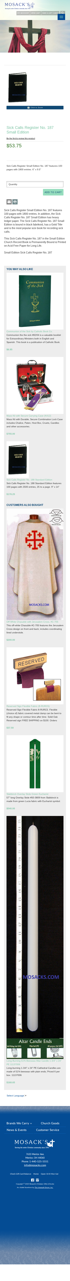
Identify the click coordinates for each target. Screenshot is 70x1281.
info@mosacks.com (35, 1165)
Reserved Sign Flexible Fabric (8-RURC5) (28, 706)
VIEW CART (35, 13)
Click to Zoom (37, 107)
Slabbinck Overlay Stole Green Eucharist (27, 794)
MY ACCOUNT (23, 13)
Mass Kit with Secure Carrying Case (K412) (29, 415)
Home (36, 1174)
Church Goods (50, 1123)
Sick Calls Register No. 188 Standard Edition (29, 479)
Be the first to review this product (21, 138)
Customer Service (47, 1130)
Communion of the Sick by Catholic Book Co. (30, 331)
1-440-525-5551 (38, 1161)
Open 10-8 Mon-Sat (49, 1174)
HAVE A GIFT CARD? (50, 13)
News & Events (17, 1130)
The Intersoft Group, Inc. (44, 1187)
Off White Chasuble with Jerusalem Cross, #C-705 (32, 621)
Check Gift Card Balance (20, 1174)
